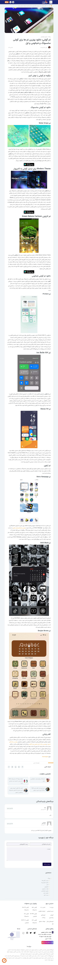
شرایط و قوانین (42, 911)
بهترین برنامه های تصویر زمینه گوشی (37, 744)
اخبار (47, 885)
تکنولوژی (46, 887)
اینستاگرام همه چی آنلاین (46, 942)
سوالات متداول (42, 921)
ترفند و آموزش (45, 889)
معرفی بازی (45, 893)
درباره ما (51, 907)
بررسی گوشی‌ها (45, 880)
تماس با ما (42, 907)
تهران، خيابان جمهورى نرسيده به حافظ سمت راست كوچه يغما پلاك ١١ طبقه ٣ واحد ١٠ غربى (44, 935)
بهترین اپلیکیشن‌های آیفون (19, 528)
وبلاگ (49, 37)
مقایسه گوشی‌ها (44, 882)
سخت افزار (46, 895)
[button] (13, 2)
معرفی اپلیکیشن (44, 37)
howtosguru (45, 757)
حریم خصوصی (50, 911)
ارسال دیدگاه (47, 864)
